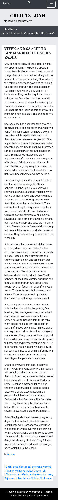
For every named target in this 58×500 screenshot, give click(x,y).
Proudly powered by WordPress (24, 491)
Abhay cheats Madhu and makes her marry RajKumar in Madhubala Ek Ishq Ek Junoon (28, 476)
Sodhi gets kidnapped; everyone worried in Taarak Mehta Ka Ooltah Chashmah (27, 468)
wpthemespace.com (36, 495)
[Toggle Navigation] (51, 4)
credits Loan (27, 15)
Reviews (11, 454)
